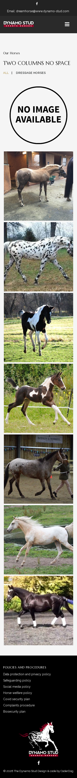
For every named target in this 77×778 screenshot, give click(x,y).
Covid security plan (16, 699)
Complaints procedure (19, 705)
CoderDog (67, 771)
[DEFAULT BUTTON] (30, 121)
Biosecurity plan (14, 711)
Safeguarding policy (17, 680)
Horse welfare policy (17, 693)
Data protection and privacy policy (27, 674)
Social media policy (17, 686)
